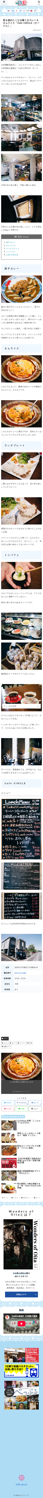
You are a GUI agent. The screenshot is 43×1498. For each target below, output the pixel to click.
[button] (38, 706)
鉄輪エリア (7, 1046)
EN (13, 11)
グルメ (6, 1038)
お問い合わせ (21, 1484)
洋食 (30, 1043)
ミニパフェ (11, 252)
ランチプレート (13, 249)
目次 (20, 237)
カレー (14, 1043)
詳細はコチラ (21, 1294)
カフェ (6, 1043)
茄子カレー (11, 242)
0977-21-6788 (20, 973)
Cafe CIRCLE (12, 255)
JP (20, 11)
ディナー (22, 1043)
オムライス (11, 245)
